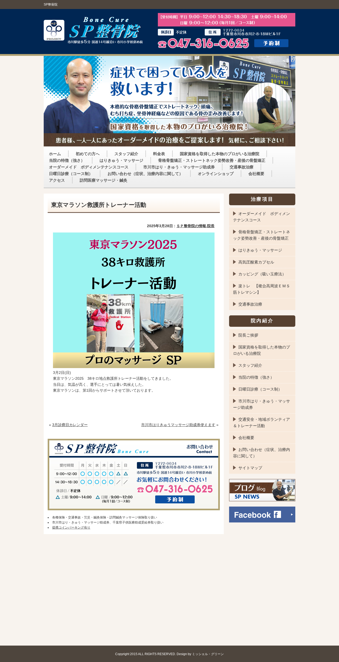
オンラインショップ (216, 174)
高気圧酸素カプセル (256, 262)
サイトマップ (250, 468)
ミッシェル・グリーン (208, 654)
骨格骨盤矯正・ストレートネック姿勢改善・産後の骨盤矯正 (211, 160)
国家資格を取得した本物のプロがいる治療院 (219, 154)
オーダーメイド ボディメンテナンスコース (88, 167)
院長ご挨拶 (248, 335)
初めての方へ (88, 154)
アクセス (57, 180)
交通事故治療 (241, 167)
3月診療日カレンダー (70, 425)
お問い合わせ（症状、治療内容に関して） (145, 174)
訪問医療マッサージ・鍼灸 (103, 180)
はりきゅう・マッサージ (121, 160)
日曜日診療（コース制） (71, 174)
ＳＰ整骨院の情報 (191, 226)
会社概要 (256, 174)
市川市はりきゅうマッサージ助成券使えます (178, 425)
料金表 (159, 154)
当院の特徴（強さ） (67, 160)
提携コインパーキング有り (71, 527)
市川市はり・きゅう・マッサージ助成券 (179, 167)
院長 (211, 226)
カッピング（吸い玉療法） (262, 274)
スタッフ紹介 (126, 154)
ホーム (55, 154)
